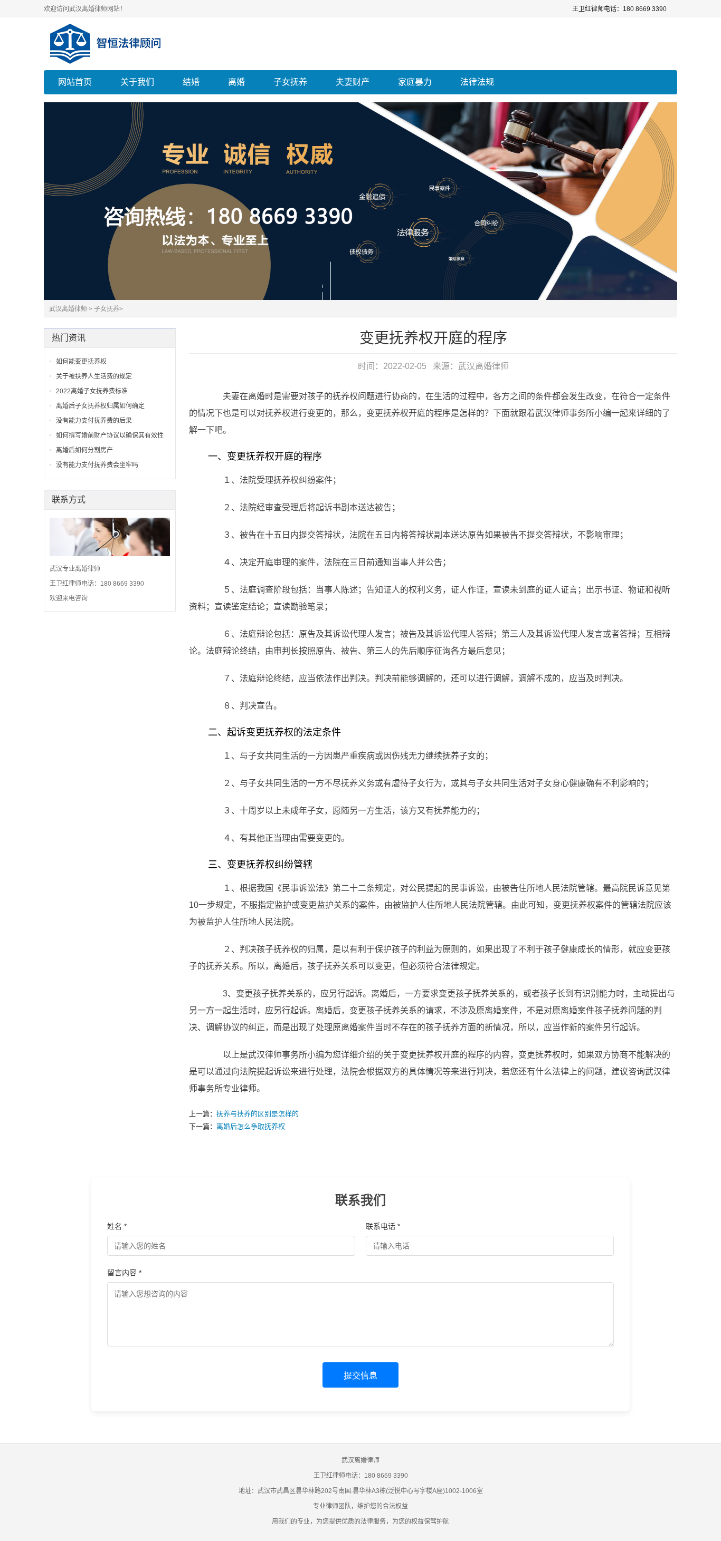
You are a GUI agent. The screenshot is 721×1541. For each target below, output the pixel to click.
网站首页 (75, 81)
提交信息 (360, 1375)
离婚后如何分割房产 (84, 450)
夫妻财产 (352, 81)
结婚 (191, 81)
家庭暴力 (415, 81)
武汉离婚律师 (68, 309)
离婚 (236, 81)
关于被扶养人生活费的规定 (94, 376)
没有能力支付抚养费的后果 (94, 420)
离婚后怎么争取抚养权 (250, 1126)
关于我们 (137, 81)
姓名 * (117, 1226)
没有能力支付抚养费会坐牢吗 (97, 465)
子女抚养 (290, 81)
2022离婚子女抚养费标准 (92, 391)
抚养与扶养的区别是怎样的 (257, 1114)
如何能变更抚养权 (81, 361)
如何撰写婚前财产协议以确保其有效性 (110, 435)
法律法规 (477, 81)
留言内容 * (124, 1272)
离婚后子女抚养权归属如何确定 (100, 406)
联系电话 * (383, 1226)
